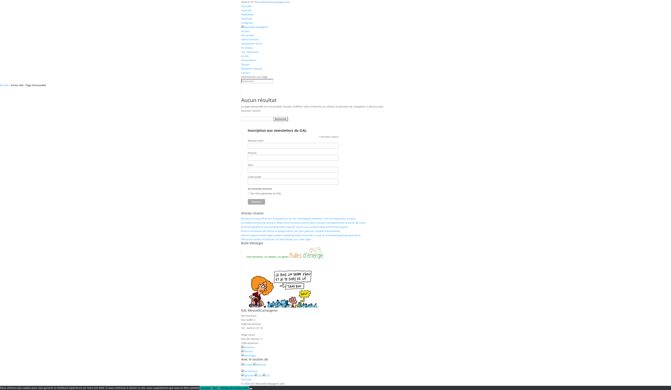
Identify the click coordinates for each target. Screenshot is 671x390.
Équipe (245, 64)
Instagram (247, 22)
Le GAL (245, 56)
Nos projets (248, 35)
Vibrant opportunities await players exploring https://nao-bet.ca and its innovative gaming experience (300, 235)
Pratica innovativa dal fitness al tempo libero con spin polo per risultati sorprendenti (290, 231)
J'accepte (205, 387)
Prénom (252, 152)
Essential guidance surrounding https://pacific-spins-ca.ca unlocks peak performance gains (294, 227)
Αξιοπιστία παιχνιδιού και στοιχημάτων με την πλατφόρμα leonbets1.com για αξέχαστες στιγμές (298, 218)
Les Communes (250, 52)
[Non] (251, 388)
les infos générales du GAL (266, 193)
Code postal (254, 176)
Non (215, 387)
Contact (245, 72)
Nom (250, 165)
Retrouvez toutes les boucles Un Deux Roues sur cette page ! (276, 239)
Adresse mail (256, 140)
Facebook (246, 18)
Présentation (248, 60)
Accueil (245, 31)
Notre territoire (250, 39)
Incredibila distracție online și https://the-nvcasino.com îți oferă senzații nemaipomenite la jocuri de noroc (303, 222)
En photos (247, 47)
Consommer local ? (252, 43)
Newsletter (247, 14)
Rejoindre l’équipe (251, 68)
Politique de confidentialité (234, 387)
